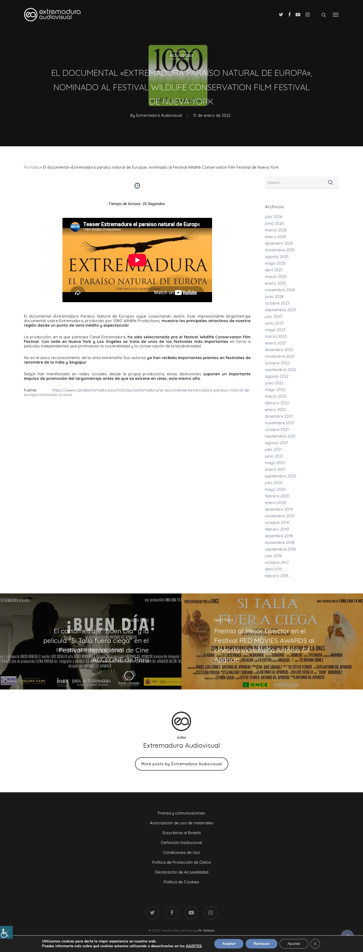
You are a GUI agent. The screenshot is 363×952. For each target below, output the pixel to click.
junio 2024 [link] (274, 296)
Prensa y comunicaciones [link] (181, 813)
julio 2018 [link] (273, 556)
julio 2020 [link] (273, 482)
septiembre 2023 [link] (280, 309)
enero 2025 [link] (275, 283)
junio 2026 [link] (274, 223)
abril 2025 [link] (274, 270)
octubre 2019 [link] (277, 522)
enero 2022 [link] (275, 409)
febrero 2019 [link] (277, 529)
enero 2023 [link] (275, 343)
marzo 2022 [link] (276, 396)
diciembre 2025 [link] (279, 243)
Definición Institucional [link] (181, 842)
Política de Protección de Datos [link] (181, 862)
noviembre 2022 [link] (280, 356)
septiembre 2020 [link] (280, 476)
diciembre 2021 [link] (279, 416)
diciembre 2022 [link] (279, 349)
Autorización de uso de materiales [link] (181, 822)
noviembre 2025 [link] (280, 250)
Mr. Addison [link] (206, 930)
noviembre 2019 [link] (279, 516)
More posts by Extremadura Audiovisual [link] (181, 764)
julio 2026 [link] (273, 216)
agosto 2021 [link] (276, 442)
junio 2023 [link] (274, 323)
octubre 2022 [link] (277, 363)
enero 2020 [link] (275, 502)
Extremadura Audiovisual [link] (159, 115)
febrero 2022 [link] (277, 403)
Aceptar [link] (228, 943)
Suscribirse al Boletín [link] (181, 832)
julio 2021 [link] (273, 449)
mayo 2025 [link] (275, 263)
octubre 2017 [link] (277, 562)
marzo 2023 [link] (276, 336)
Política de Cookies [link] (181, 881)
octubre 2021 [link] (277, 429)
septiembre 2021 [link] (280, 436)
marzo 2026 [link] (276, 230)
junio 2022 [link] (274, 383)
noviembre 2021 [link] (279, 423)
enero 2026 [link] (275, 236)
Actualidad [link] (181, 55)
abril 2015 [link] (273, 569)
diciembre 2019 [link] (279, 509)
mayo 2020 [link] (275, 489)
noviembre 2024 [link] (280, 290)
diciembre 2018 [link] (279, 536)
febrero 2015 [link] (277, 575)
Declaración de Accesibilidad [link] (181, 872)
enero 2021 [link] (275, 469)
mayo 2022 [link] (275, 389)
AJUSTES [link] (194, 946)
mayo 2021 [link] (275, 462)
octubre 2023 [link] (277, 303)
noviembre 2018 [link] (279, 542)
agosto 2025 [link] (277, 256)
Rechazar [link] (261, 943)
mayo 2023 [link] (275, 329)
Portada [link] (31, 167)
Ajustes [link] (294, 943)
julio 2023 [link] (273, 316)
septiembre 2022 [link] (280, 369)
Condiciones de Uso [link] (181, 852)
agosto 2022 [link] (277, 376)
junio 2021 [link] (274, 456)
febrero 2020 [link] (277, 496)
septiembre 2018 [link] (280, 549)
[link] (6, 932)
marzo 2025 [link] (276, 276)
